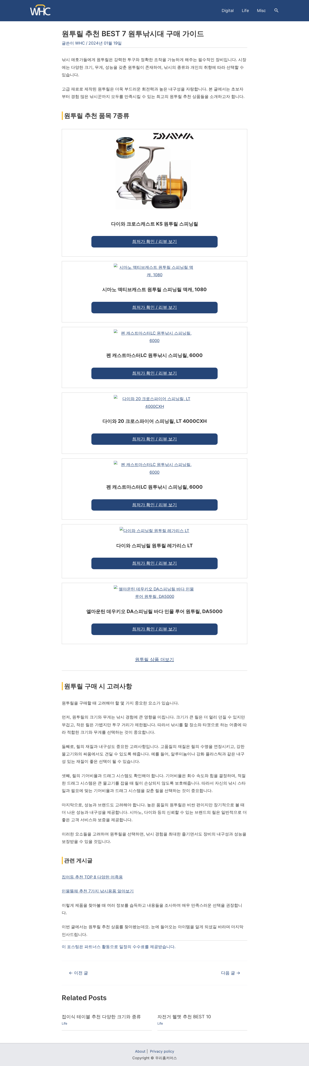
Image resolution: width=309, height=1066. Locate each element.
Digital (228, 10)
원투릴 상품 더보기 (154, 659)
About (140, 1051)
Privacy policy (162, 1051)
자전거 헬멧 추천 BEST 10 (184, 1016)
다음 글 (230, 973)
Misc (261, 10)
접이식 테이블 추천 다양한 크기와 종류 (101, 1016)
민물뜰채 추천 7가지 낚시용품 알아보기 (98, 891)
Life (245, 10)
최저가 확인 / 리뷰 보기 (154, 241)
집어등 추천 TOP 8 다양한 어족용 (92, 877)
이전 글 (78, 973)
